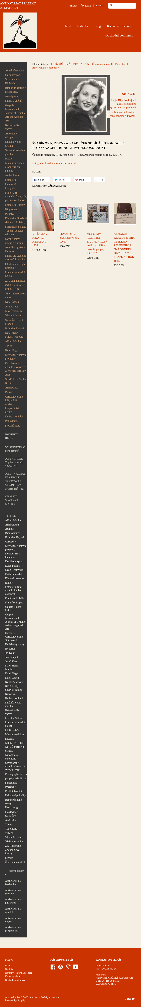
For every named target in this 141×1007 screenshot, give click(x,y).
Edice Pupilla (12, 565)
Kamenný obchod (119, 26)
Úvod (67, 26)
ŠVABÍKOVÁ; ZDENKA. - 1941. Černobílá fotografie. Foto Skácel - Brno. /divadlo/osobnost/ (78, 145)
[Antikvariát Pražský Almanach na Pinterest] (60, 968)
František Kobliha (15, 598)
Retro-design (12, 807)
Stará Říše (10, 815)
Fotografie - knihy (15, 204)
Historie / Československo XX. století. (14, 637)
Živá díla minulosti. (15, 280)
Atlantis (9, 528)
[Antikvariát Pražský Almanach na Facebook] (53, 968)
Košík (87, 5)
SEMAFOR (11, 811)
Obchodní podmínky (119, 35)
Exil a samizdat (13, 574)
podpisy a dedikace (15, 778)
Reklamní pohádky (15, 795)
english (73, 5)
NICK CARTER (14, 743)
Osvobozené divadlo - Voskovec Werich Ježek (15, 766)
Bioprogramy (12, 209)
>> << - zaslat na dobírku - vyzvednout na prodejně (122, 104)
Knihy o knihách (14, 698)
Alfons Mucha (13, 341)
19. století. (10, 516)
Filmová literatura (14, 578)
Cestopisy (10, 541)
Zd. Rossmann (13, 845)
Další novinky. (13, 74)
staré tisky (10, 820)
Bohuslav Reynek (15, 328)
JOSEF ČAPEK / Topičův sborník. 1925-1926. (14, 462)
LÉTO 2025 (12, 730)
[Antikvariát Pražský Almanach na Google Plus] (68, 968)
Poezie (8, 158)
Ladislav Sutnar (13, 718)
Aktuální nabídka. (15, 70)
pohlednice (11, 782)
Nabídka (82, 26)
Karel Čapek (12, 301)
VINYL (9, 832)
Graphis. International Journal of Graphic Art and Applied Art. (15, 113)
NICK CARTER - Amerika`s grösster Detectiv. (15, 247)
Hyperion (10, 648)
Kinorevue (11, 694)
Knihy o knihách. (14, 416)
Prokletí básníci (13, 791)
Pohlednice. (11, 420)
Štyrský (9, 857)
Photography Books (16, 774)
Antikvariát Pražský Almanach (44, 997)
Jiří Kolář (10, 652)
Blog (97, 26)
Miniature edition (14, 734)
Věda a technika (14, 841)
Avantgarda (11, 96)
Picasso (9, 392)
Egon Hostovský (14, 569)
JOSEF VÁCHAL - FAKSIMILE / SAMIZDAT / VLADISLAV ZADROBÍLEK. (16, 481)
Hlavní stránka (40, 64)
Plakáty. (9, 213)
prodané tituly (12, 425)
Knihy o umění (13, 100)
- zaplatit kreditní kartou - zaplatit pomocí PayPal (121, 114)
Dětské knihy (12, 238)
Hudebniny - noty (14, 644)
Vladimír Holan (13, 315)
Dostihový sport (14, 561)
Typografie (11, 828)
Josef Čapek (11, 306)
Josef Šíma (11, 661)
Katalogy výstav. (14, 682)
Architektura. (12, 175)
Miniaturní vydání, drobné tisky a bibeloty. (15, 167)
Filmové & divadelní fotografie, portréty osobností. (16, 196)
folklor (8, 582)
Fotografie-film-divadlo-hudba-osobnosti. (13, 590)
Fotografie (10, 179)
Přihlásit (100, 5)
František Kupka (14, 602)
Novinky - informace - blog (18, 973)
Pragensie (10, 786)
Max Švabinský (13, 311)
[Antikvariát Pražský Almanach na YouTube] (76, 968)
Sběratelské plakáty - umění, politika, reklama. (15, 230)
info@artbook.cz (104, 965)
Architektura (12, 524)
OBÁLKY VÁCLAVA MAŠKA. (11, 500)
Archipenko (11, 387)
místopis (9, 738)
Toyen (8, 345)
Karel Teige (11, 350)
